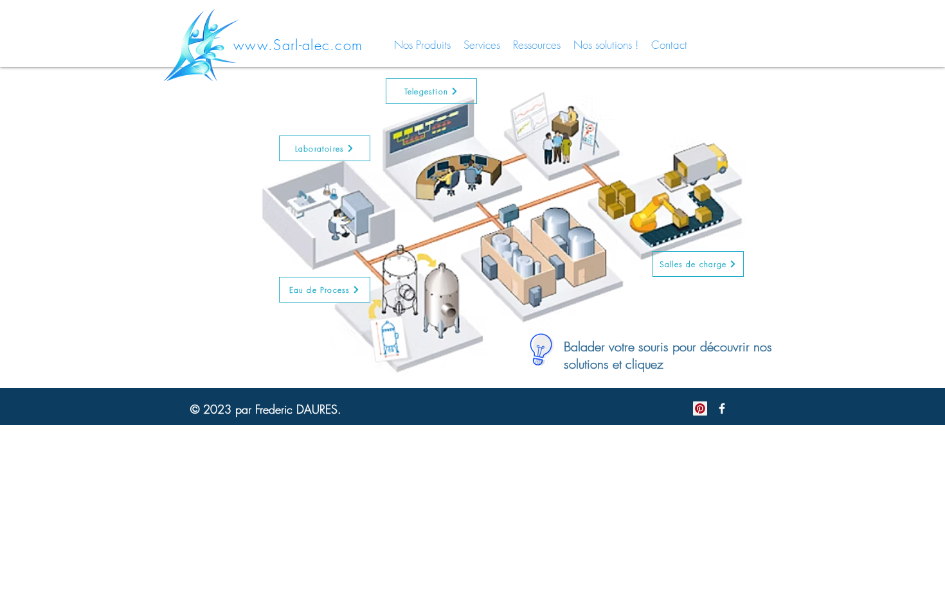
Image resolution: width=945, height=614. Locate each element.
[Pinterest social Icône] (700, 408)
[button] (324, 290)
